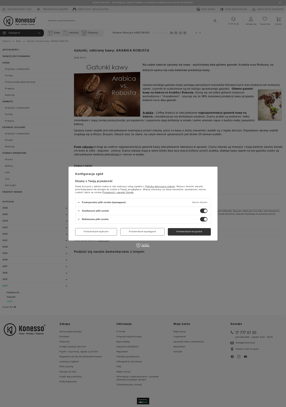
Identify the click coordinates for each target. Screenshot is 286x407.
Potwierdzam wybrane (96, 232)
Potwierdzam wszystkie (189, 232)
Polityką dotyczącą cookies (160, 186)
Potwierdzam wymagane (142, 232)
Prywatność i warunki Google (118, 192)
